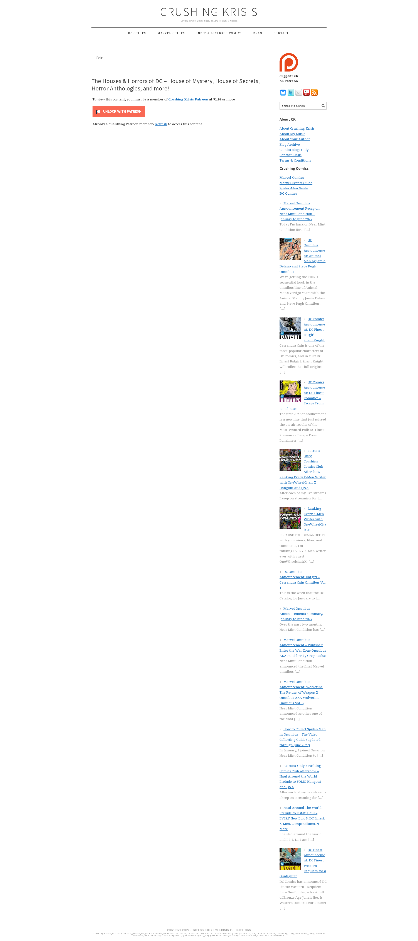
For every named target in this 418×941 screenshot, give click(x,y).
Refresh (161, 124)
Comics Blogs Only (294, 150)
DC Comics (288, 193)
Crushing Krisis (209, 11)
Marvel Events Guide (296, 183)
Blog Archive (290, 145)
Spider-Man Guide (294, 188)
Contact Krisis (291, 155)
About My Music (292, 134)
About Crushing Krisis (297, 128)
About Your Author (295, 139)
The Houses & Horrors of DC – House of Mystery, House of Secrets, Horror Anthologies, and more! (175, 84)
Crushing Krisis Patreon (188, 99)
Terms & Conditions (295, 160)
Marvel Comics (292, 178)
